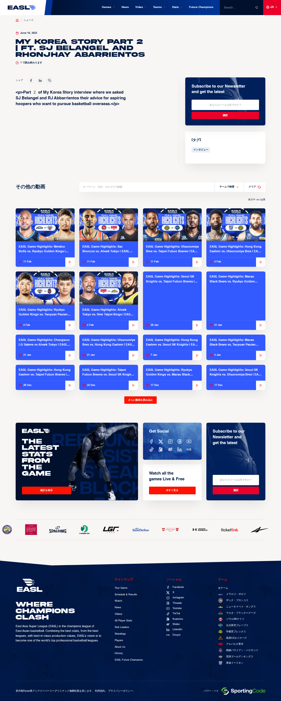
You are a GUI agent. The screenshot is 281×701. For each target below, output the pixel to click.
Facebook (178, 587)
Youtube (177, 608)
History (119, 653)
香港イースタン (234, 663)
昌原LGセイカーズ (236, 638)
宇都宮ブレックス (236, 631)
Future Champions (201, 7)
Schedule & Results (126, 594)
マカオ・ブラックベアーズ (241, 613)
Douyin (177, 635)
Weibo (176, 624)
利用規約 (100, 691)
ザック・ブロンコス (237, 600)
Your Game (121, 588)
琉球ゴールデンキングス (239, 656)
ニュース (28, 20)
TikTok (176, 613)
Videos (118, 614)
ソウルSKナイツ (235, 619)
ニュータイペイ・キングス (241, 606)
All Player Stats (123, 620)
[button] (108, 7)
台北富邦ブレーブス (237, 625)
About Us (120, 647)
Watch (118, 601)
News (125, 7)
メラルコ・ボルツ (236, 594)
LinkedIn (177, 629)
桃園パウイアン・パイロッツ (242, 650)
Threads (177, 603)
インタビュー (200, 149)
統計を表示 (46, 490)
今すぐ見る (172, 490)
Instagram (178, 597)
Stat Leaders (122, 627)
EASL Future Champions (129, 660)
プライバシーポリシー (120, 691)
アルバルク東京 (234, 644)
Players (119, 640)
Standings (120, 634)
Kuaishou (178, 619)
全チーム (223, 588)
